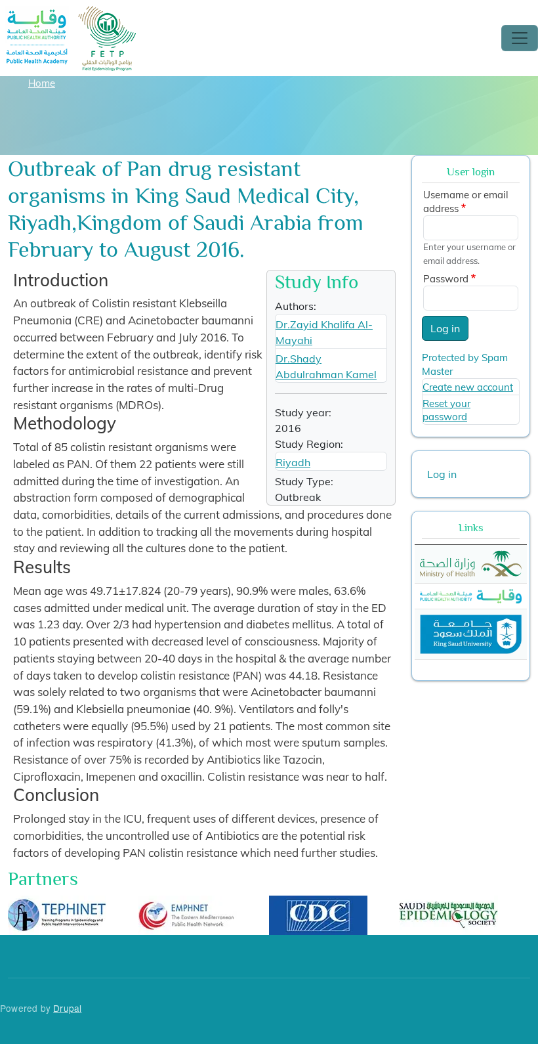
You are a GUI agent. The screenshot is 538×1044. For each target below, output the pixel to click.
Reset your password (446, 410)
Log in (445, 328)
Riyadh (293, 462)
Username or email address (465, 201)
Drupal (67, 1007)
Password (445, 278)
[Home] (71, 14)
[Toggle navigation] (519, 38)
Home (41, 83)
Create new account (468, 387)
